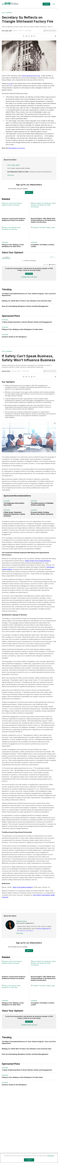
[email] (34, 36)
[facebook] (23, 36)
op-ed (10, 83)
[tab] (6, 257)
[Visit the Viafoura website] (52, 264)
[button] (3, 4)
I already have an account (29, 277)
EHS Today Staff (7, 30)
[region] (29, 261)
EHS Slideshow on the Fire (16, 148)
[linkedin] (26, 36)
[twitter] (29, 36)
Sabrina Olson (6, 371)
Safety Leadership (7, 12)
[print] (55, 36)
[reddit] (31, 36)
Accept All (29, 1159)
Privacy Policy (50, 1155)
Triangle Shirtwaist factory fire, (30, 75)
